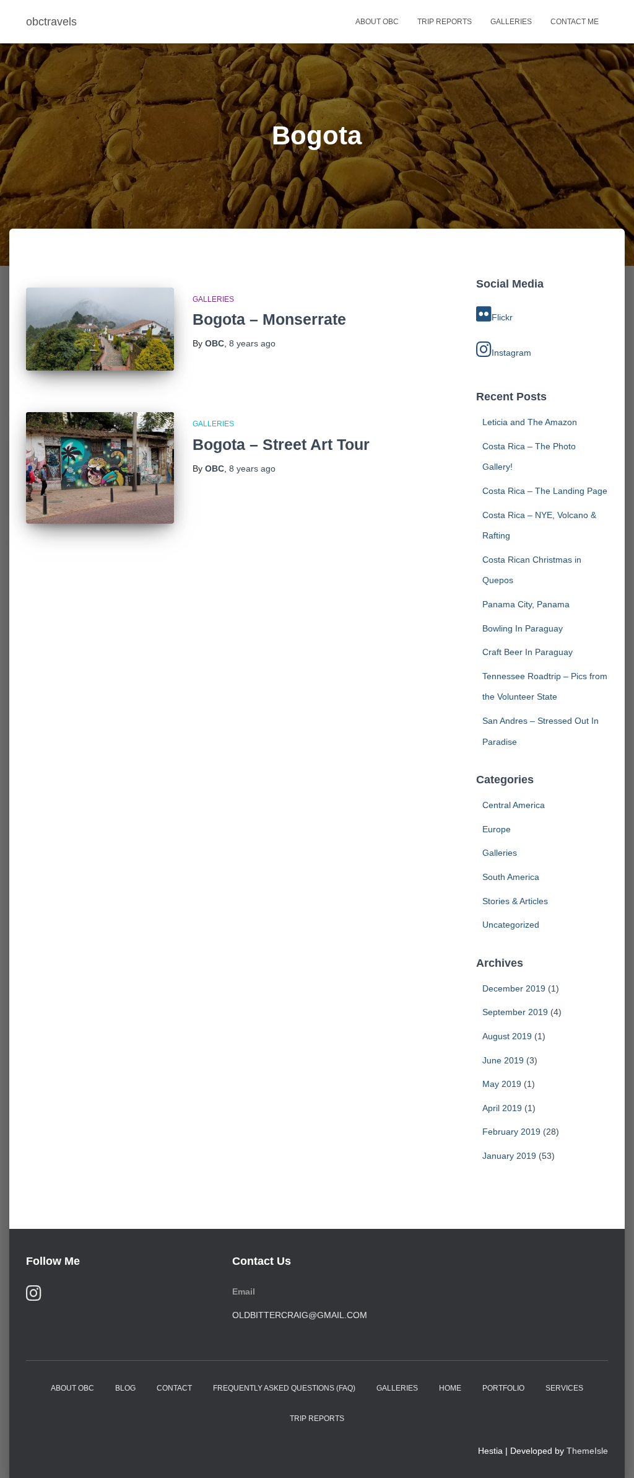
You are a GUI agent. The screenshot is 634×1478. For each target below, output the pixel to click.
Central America (513, 805)
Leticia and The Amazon (529, 422)
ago (252, 343)
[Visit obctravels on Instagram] (33, 1296)
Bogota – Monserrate (269, 319)
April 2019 (502, 1108)
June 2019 (503, 1060)
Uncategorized (510, 925)
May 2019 (501, 1084)
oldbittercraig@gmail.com (299, 1315)
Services (564, 1388)
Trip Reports (444, 21)
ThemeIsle (587, 1451)
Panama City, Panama (526, 604)
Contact (174, 1388)
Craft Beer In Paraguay (527, 652)
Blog (125, 1388)
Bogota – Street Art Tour (281, 444)
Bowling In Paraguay (522, 628)
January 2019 (509, 1156)
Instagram (511, 353)
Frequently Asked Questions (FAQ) (284, 1388)
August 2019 (507, 1036)
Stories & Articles (515, 901)
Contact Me (574, 21)
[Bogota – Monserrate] (100, 329)
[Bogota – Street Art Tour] (100, 468)
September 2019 (515, 1012)
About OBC (377, 21)
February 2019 (511, 1132)
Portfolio (503, 1388)
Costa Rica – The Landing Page (544, 491)
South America (510, 877)
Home (450, 1388)
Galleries (511, 21)
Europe (496, 829)
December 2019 (513, 988)
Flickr (502, 317)
